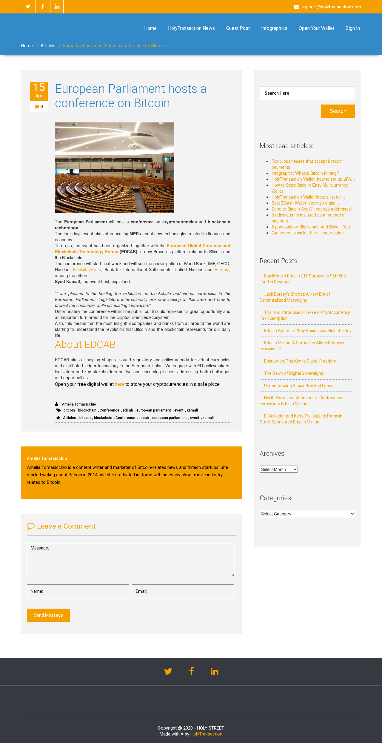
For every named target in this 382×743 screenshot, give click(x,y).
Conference (109, 410)
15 (39, 90)
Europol (222, 269)
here (119, 384)
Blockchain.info (87, 269)
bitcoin (69, 410)
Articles (48, 45)
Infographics (274, 28)
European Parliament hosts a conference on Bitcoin (131, 96)
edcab (128, 410)
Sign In (353, 28)
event (179, 410)
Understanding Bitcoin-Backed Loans (298, 385)
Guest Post (238, 28)
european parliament (153, 410)
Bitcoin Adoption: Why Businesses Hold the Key (308, 330)
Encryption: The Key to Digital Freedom (300, 361)
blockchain (87, 410)
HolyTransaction (206, 734)
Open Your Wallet (316, 28)
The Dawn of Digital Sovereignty (294, 373)
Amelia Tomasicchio (78, 404)
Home (150, 28)
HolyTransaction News (191, 28)
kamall (192, 410)
